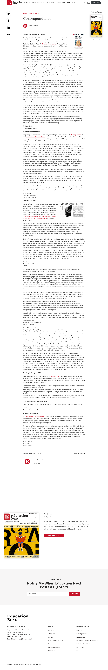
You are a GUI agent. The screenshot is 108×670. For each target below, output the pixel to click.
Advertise (79, 630)
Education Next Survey (55, 640)
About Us (51, 630)
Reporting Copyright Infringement (87, 640)
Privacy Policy (80, 637)
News (25, 13)
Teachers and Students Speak (35, 137)
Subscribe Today (54, 535)
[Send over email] (8, 34)
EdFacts (50, 637)
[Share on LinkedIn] (8, 27)
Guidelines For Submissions (85, 644)
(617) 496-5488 (16, 637)
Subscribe (74, 594)
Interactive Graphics (54, 647)
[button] (85, 2)
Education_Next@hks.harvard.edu (21, 639)
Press (50, 644)
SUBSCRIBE (96, 2)
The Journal (52, 634)
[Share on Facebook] (8, 20)
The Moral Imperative (49, 44)
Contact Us (51, 651)
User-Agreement (81, 634)
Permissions (80, 647)
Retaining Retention (76, 135)
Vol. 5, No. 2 (34, 13)
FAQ (77, 651)
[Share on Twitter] (8, 13)
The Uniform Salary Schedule (34, 417)
